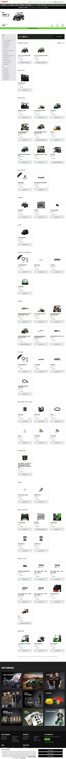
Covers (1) (5, 48)
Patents (35, 739)
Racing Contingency (36, 736)
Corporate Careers (14, 739)
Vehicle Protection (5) (7, 60)
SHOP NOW (46, 7)
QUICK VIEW (21, 59)
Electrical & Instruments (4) (8, 50)
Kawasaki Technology (15, 736)
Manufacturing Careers (15, 740)
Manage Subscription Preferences (49, 742)
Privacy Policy (22, 757)
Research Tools (61, 5)
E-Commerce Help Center (37, 740)
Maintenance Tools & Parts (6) (8, 55)
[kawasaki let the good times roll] (4, 2)
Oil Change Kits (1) (6, 57)
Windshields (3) (6, 64)
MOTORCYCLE (4, 5)
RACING (57, 5)
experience (39, 5)
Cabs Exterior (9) (6, 43)
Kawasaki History (3, 736)
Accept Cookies (50, 750)
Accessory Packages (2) (7, 40)
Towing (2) (5, 59)
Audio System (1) (6, 42)
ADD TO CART (25, 90)
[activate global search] (63, 2)
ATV (8, 5)
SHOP (49, 5)
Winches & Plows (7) (7, 62)
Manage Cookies (50, 753)
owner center (53, 5)
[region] (33, 753)
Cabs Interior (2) (6, 45)
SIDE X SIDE (12, 5)
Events (13, 747)
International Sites (4, 739)
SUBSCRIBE (47, 739)
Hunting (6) (5, 52)
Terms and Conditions (32, 756)
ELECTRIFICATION (28, 5)
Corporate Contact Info (26, 736)
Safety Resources (25, 739)
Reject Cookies (50, 756)
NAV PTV (17, 5)
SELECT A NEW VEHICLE (58, 36)
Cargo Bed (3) (5, 47)
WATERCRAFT (22, 5)
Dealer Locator (25, 747)
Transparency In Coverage (15, 741)
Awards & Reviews (3, 747)
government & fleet (45, 5)
